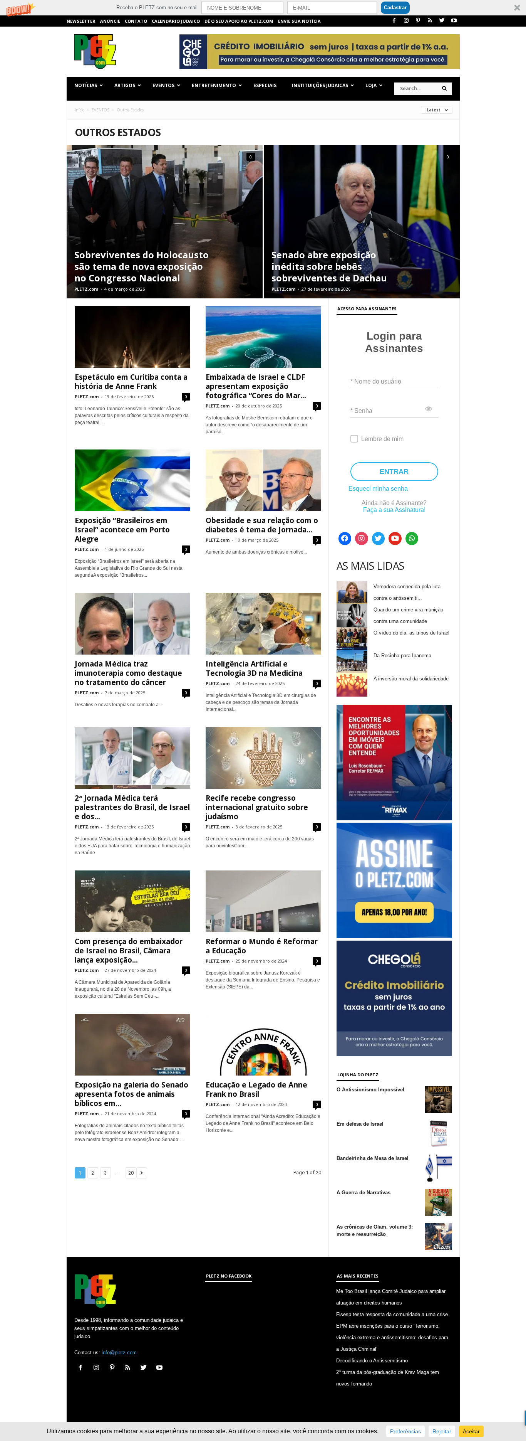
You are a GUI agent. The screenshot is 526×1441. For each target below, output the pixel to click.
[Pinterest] (418, 21)
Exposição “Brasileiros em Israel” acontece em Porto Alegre (122, 529)
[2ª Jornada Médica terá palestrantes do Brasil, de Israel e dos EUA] (132, 758)
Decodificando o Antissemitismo (372, 1361)
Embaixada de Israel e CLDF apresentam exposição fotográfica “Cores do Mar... (256, 386)
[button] (263, 7)
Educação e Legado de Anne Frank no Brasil (256, 1089)
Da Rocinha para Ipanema (402, 655)
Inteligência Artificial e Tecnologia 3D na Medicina (254, 668)
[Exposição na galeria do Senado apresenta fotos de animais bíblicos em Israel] (132, 1045)
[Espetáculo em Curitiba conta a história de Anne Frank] (132, 337)
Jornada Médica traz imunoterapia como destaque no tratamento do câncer (128, 673)
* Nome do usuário (375, 381)
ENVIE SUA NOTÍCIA (299, 21)
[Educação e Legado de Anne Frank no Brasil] (263, 1045)
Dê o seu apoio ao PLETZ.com (238, 21)
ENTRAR (394, 471)
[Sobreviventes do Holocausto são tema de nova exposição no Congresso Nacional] (165, 221)
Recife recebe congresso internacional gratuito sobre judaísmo (257, 807)
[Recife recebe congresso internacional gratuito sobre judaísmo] (263, 758)
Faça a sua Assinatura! (394, 510)
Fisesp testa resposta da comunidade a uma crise (392, 1314)
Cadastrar (395, 7)
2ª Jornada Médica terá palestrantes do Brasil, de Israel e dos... (132, 807)
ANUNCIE (110, 21)
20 (131, 1173)
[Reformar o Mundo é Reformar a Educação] (263, 901)
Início (79, 110)
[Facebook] (394, 21)
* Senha (361, 410)
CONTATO (136, 21)
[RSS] (430, 21)
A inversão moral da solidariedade (411, 679)
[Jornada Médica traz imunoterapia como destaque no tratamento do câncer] (132, 624)
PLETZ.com (86, 289)
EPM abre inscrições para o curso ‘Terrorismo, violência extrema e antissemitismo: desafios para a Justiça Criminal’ (392, 1337)
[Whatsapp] (412, 538)
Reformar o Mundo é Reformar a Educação (262, 946)
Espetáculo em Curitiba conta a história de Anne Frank (131, 381)
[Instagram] (406, 21)
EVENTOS (100, 110)
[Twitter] (442, 21)
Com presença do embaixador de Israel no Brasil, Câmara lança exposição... (129, 950)
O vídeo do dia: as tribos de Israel (411, 633)
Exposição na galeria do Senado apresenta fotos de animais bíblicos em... (131, 1094)
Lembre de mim (382, 439)
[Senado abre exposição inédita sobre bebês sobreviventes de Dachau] (362, 221)
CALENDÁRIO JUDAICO (176, 21)
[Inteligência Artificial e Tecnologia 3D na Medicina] (263, 624)
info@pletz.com (119, 1352)
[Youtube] (454, 21)
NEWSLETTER (81, 21)
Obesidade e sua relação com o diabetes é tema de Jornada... (262, 525)
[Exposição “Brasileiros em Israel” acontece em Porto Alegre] (132, 480)
